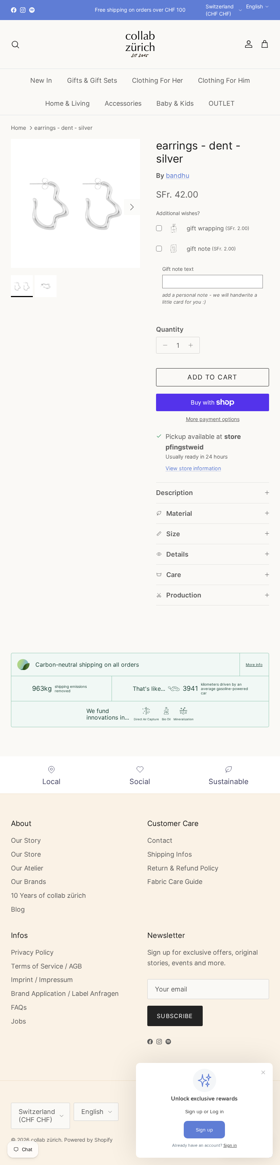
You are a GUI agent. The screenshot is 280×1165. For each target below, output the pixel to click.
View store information (193, 468)
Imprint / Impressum (42, 979)
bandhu (177, 175)
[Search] (15, 44)
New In (41, 80)
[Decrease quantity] (163, 345)
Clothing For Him (224, 80)
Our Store (26, 854)
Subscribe (175, 1016)
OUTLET (222, 103)
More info (254, 664)
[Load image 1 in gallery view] (75, 203)
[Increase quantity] (192, 345)
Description (174, 492)
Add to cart (212, 377)
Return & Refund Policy (182, 868)
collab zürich (46, 1140)
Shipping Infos (169, 854)
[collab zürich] (140, 44)
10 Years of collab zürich (48, 895)
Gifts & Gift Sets (92, 80)
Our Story (26, 840)
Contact (159, 840)
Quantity (169, 329)
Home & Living (67, 103)
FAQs (19, 1007)
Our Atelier (27, 868)
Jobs (18, 1021)
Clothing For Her (157, 80)
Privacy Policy (32, 952)
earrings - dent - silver (63, 127)
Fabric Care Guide (174, 881)
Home (18, 127)
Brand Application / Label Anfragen (65, 993)
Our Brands (28, 881)
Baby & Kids (175, 103)
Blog (18, 909)
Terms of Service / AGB (46, 966)
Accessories (123, 103)
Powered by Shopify (88, 1140)
